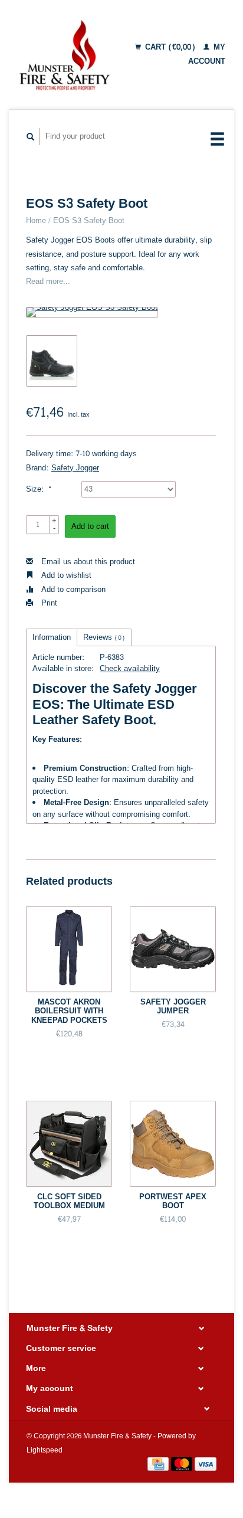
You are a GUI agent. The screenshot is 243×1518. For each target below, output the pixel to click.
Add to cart (90, 526)
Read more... (48, 281)
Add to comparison (72, 590)
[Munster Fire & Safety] (64, 54)
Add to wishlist (65, 575)
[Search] (31, 136)
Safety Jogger (75, 468)
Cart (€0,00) (170, 47)
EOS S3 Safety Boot (88, 221)
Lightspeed (45, 1450)
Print (48, 603)
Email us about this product (87, 562)
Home (36, 221)
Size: (38, 489)
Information (51, 637)
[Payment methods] (159, 1467)
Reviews (104, 637)
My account (206, 54)
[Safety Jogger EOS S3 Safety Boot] (92, 312)
